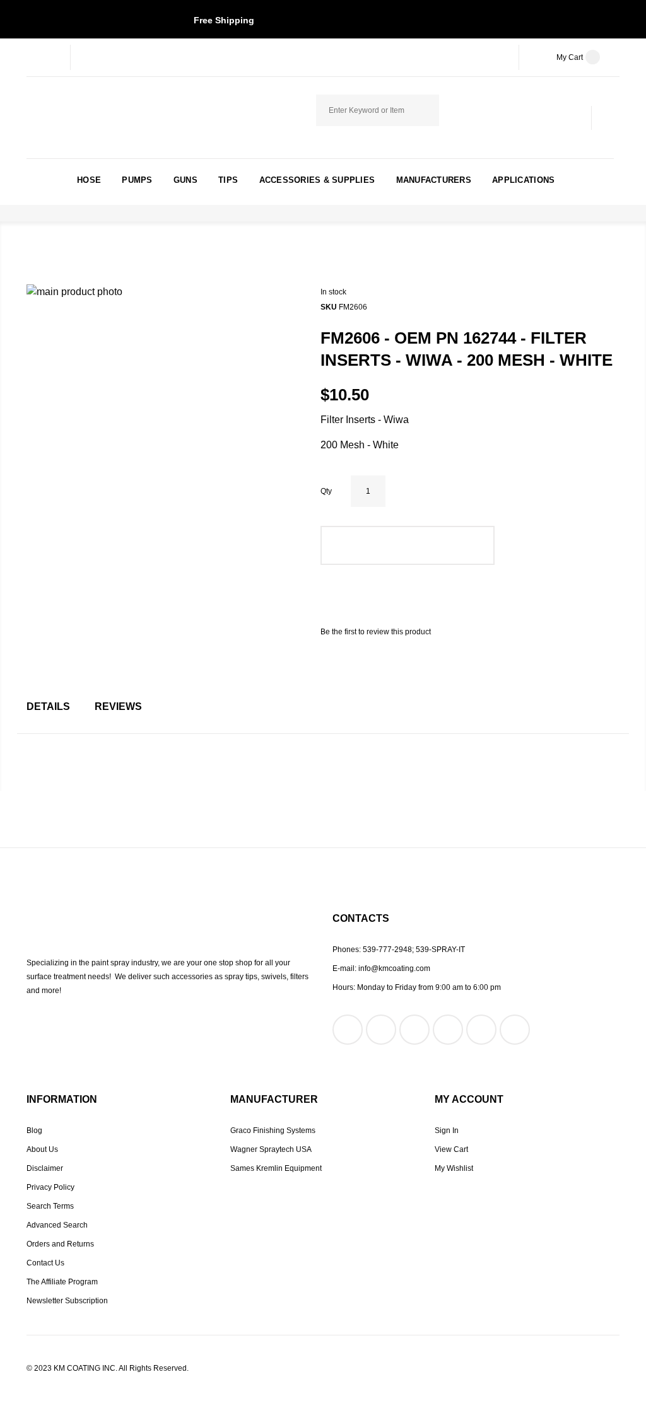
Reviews (118, 706)
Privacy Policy (50, 1187)
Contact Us (45, 1263)
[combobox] (377, 110)
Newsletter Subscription (67, 1300)
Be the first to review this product (375, 631)
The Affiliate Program (62, 1281)
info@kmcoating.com (394, 968)
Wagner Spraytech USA (271, 1149)
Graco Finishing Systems (272, 1130)
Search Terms (50, 1206)
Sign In (447, 1130)
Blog (34, 1130)
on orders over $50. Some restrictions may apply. (323, 20)
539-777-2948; (388, 949)
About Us (42, 1149)
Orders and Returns (60, 1244)
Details (48, 706)
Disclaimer (44, 1168)
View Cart (451, 1149)
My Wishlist (454, 1168)
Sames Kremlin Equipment (276, 1168)
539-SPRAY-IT (440, 949)
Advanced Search (57, 1225)
